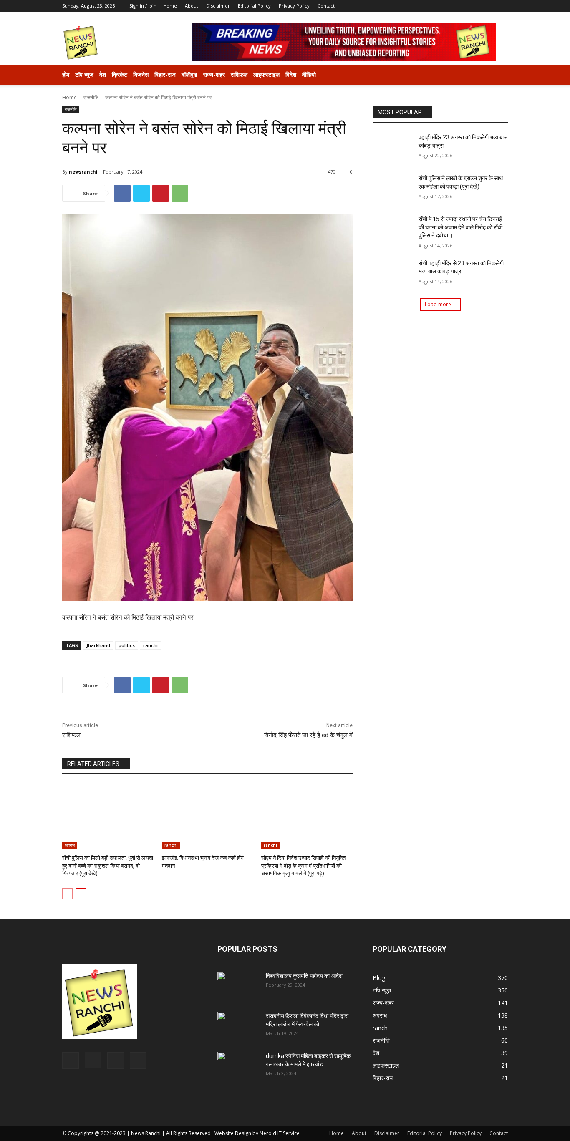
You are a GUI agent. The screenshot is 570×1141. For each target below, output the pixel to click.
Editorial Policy (254, 6)
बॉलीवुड (189, 74)
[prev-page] (67, 893)
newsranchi (83, 172)
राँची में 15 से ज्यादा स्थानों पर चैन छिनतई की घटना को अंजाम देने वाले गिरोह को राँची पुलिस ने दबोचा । (460, 227)
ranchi (150, 645)
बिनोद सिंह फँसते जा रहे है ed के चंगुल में (308, 735)
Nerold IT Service (280, 1133)
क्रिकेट (119, 74)
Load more (438, 304)
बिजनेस (141, 74)
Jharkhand (98, 645)
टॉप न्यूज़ (84, 74)
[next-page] (81, 893)
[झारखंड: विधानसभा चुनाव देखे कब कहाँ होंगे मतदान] (207, 817)
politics (127, 645)
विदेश (290, 74)
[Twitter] (488, 6)
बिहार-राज (165, 74)
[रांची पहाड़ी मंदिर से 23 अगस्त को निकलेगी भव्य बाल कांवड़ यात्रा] (393, 273)
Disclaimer (218, 6)
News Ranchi (146, 1133)
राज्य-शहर (214, 74)
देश (102, 74)
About (191, 6)
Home (170, 6)
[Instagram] (474, 6)
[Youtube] (501, 6)
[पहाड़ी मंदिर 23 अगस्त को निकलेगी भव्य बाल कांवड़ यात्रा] (393, 147)
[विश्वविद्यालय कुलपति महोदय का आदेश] (238, 986)
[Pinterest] (160, 193)
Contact (326, 6)
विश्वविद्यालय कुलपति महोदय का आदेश (304, 975)
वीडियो (309, 74)
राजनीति (90, 97)
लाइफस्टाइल (266, 74)
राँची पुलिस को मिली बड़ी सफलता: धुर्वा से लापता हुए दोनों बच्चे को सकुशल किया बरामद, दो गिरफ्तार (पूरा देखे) (107, 865)
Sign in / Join (142, 6)
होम (65, 74)
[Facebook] (460, 6)
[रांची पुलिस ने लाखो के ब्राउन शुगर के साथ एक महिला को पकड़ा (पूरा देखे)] (393, 188)
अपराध (70, 845)
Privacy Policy (294, 6)
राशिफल (239, 74)
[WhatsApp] (180, 193)
